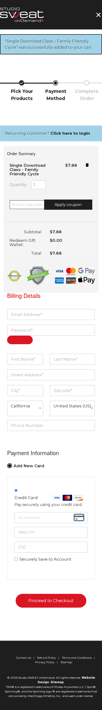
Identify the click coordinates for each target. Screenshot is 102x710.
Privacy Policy (45, 662)
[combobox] (25, 408)
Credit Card (26, 497)
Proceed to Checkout (51, 600)
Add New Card (29, 465)
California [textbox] (20, 406)
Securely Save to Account (45, 559)
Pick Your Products (22, 95)
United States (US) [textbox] (72, 406)
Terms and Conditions (77, 657)
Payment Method (55, 95)
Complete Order (87, 95)
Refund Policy (46, 657)
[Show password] (20, 340)
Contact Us (23, 657)
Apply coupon (68, 204)
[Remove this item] (87, 165)
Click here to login (70, 133)
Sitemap (66, 662)
